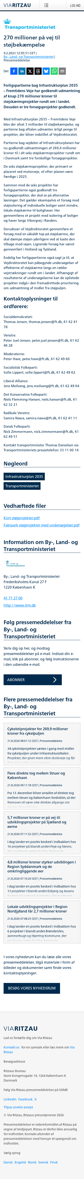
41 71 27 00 (13, 598)
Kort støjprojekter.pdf (22, 518)
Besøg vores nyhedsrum (32, 988)
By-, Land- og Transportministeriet (29, 56)
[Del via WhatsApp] (54, 71)
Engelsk (20, 1162)
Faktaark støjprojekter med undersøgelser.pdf (42, 525)
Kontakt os (11, 1047)
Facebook (25, 1099)
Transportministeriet (22, 486)
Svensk (43, 1162)
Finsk (54, 1162)
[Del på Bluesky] (46, 71)
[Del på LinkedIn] (22, 71)
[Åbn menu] (47, 5)
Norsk (32, 1162)
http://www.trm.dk (20, 605)
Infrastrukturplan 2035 (24, 476)
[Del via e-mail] (62, 71)
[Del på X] (30, 71)
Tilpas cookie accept (18, 1107)
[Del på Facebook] (13, 71)
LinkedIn (10, 1099)
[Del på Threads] (38, 71)
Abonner (16, 680)
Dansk (8, 1162)
